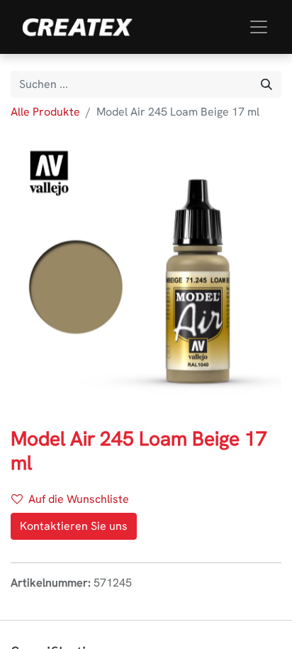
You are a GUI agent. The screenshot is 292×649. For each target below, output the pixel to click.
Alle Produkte (45, 111)
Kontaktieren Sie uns (74, 525)
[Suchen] (266, 84)
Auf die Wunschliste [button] (78, 499)
